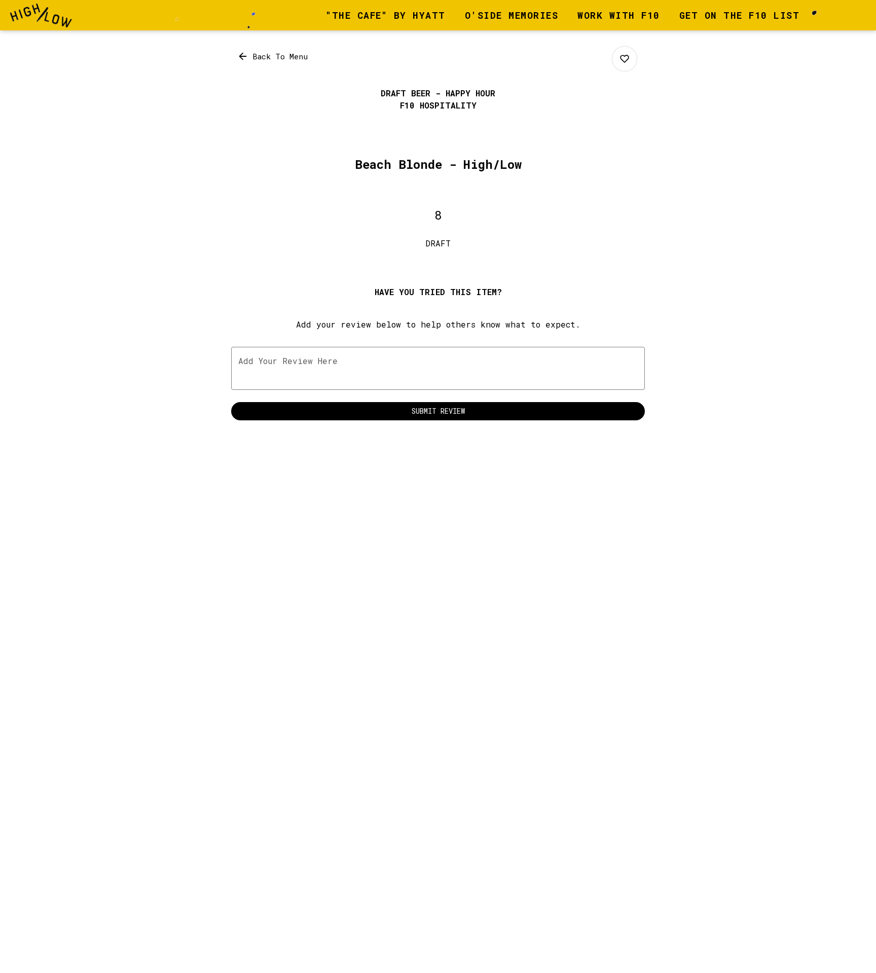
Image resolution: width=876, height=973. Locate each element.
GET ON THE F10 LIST (739, 15)
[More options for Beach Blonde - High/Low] (624, 59)
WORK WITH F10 (618, 15)
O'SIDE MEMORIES (512, 15)
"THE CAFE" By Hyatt (386, 15)
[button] (273, 56)
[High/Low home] (53, 15)
